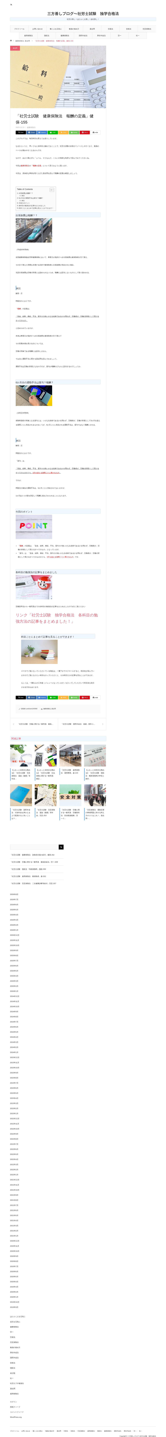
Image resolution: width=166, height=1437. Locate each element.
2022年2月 (14, 1170)
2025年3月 (14, 981)
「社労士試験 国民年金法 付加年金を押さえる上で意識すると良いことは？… (21, 814)
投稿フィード (15, 1407)
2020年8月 (14, 1261)
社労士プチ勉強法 (17, 1383)
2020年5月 (14, 1277)
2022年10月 (14, 1129)
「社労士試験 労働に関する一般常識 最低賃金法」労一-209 (34, 862)
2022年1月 (14, 1175)
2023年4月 (14, 1098)
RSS (11, 4)
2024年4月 (14, 1037)
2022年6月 (14, 1149)
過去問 (92, 29)
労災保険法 (147, 29)
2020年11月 (14, 1246)
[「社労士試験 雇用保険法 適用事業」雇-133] (70, 755)
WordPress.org (16, 1417)
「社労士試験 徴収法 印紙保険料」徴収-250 (28, 869)
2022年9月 (14, 1134)
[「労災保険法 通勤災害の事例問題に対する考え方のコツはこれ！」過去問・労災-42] (95, 795)
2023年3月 (14, 1103)
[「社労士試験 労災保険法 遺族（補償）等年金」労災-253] (46, 795)
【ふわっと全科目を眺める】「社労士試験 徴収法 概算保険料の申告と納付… (95, 774)
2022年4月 (14, 1159)
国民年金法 (83, 36)
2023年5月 (14, 1093)
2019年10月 (14, 1302)
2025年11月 (14, 940)
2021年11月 (14, 1185)
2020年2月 (14, 1292)
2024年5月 (14, 1032)
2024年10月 (14, 1006)
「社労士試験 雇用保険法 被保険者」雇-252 (28, 876)
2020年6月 (14, 1271)
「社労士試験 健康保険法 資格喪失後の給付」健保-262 (32, 855)
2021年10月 (14, 1190)
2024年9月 (14, 1012)
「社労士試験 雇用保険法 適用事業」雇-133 (70, 771)
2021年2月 (14, 1231)
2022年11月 (14, 1124)
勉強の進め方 (74, 29)
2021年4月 (14, 1221)
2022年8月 (14, 1139)
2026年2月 (14, 925)
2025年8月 (14, 956)
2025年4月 (14, 976)
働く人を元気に (56, 29)
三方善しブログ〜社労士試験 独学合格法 (83, 13)
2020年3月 (14, 1287)
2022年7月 (14, 1144)
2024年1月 (14, 1052)
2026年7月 (14, 899)
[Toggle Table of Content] (50, 190)
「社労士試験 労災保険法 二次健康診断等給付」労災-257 (33, 883)
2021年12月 (14, 1180)
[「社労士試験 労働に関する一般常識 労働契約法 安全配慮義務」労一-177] (70, 795)
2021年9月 (14, 1195)
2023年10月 (14, 1068)
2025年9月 (14, 950)
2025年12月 (14, 935)
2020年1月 (14, 1297)
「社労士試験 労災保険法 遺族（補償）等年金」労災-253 (45, 813)
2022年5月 (14, 1154)
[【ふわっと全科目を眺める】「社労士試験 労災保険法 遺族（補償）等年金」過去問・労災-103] (21, 755)
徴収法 (46, 36)
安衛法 (128, 29)
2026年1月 (14, 930)
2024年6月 (14, 1027)
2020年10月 (14, 1251)
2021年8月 (14, 1200)
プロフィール (19, 29)
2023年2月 (14, 1108)
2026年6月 (14, 905)
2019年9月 (14, 1307)
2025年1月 (14, 991)
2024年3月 (14, 1042)
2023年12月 (14, 1057)
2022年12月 (14, 1119)
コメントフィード (17, 1412)
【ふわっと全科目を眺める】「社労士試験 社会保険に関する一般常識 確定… (45, 774)
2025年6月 (14, 966)
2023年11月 (14, 1063)
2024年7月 (14, 1022)
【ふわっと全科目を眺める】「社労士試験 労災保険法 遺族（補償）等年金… (21, 774)
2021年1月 (14, 1236)
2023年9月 (14, 1073)
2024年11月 (14, 1001)
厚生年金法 (101, 36)
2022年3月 (14, 1164)
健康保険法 (65, 36)
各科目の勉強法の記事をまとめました (32, 206)
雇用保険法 (28, 36)
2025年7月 (14, 961)
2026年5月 (14, 910)
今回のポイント (24, 203)
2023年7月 (14, 1083)
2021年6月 (14, 1210)
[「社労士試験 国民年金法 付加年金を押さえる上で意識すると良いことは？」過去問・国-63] (21, 795)
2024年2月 (14, 1047)
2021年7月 (14, 1205)
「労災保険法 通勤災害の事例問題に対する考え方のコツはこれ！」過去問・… (95, 814)
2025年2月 (14, 986)
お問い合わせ (37, 29)
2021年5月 (14, 1215)
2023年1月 (14, 1113)
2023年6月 (14, 1088)
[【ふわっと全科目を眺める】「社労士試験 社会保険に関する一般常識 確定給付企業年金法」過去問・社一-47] (46, 755)
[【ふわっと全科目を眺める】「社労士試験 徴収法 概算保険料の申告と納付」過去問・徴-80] (95, 755)
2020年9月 (14, 1256)
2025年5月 (14, 971)
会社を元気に (15, 1322)
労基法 (110, 29)
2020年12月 (14, 1241)
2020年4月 (14, 1282)
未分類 (12, 1373)
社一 (137, 36)
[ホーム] (11, 40)
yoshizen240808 (31, 709)
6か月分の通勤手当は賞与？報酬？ (31, 198)
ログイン (13, 1402)
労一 (119, 36)
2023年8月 (14, 1078)
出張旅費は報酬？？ (26, 193)
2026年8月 (14, 894)
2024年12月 (14, 996)
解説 (23, 195)
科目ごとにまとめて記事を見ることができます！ (36, 208)
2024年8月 (14, 1017)
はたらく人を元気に (17, 1316)
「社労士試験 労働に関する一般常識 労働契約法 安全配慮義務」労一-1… (70, 814)
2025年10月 (14, 945)
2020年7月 (14, 1266)
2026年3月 (14, 920)
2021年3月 (14, 1226)
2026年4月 (14, 915)
